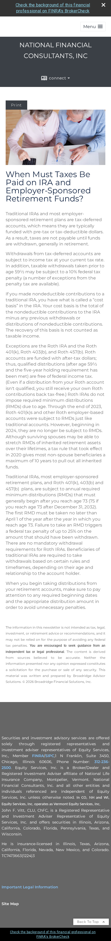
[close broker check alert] (103, 5)
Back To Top (88, 922)
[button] (93, 26)
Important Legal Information (30, 887)
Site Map (10, 903)
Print (16, 105)
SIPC (49, 755)
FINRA (38, 755)
